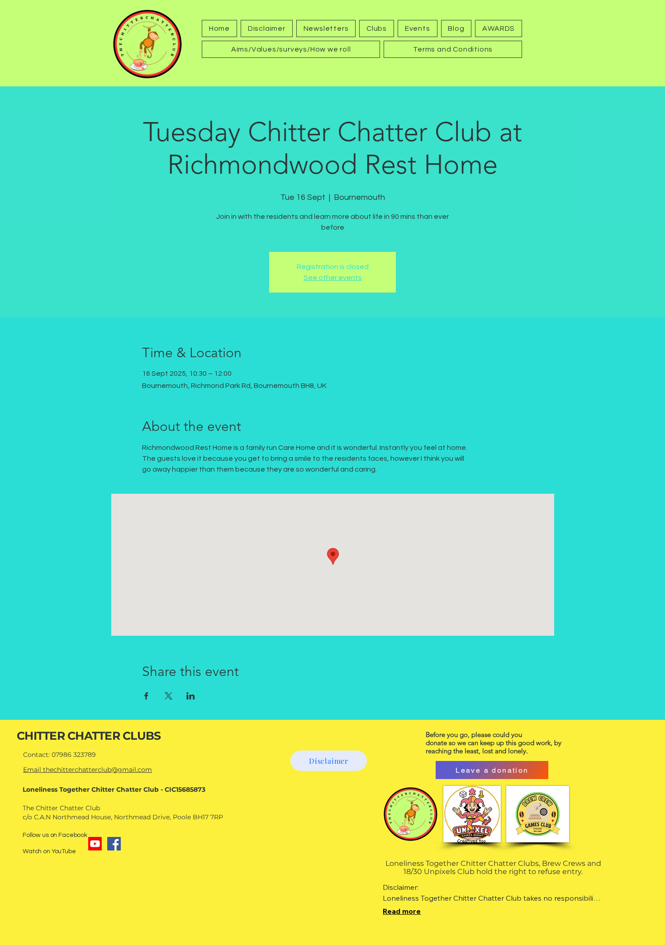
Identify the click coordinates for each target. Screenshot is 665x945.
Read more (402, 911)
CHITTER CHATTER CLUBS (89, 735)
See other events (333, 277)
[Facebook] (114, 843)
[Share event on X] (168, 695)
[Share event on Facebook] (146, 695)
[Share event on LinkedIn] (190, 695)
